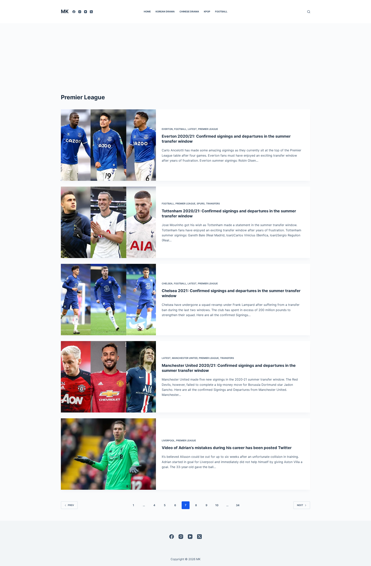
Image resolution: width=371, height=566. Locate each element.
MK (65, 11)
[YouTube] (85, 11)
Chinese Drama (189, 11)
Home (147, 11)
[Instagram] (79, 11)
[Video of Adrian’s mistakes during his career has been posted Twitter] (108, 454)
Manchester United (184, 358)
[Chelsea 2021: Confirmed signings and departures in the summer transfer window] (108, 299)
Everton (167, 129)
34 (237, 505)
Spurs (201, 203)
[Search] (308, 11)
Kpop (207, 11)
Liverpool (168, 440)
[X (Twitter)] (91, 11)
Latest (192, 129)
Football (221, 11)
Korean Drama (165, 11)
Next (300, 505)
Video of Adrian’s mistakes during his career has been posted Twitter (227, 447)
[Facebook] (73, 11)
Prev (71, 505)
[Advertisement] (185, 52)
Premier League (208, 129)
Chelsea (167, 283)
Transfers (213, 203)
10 (216, 505)
